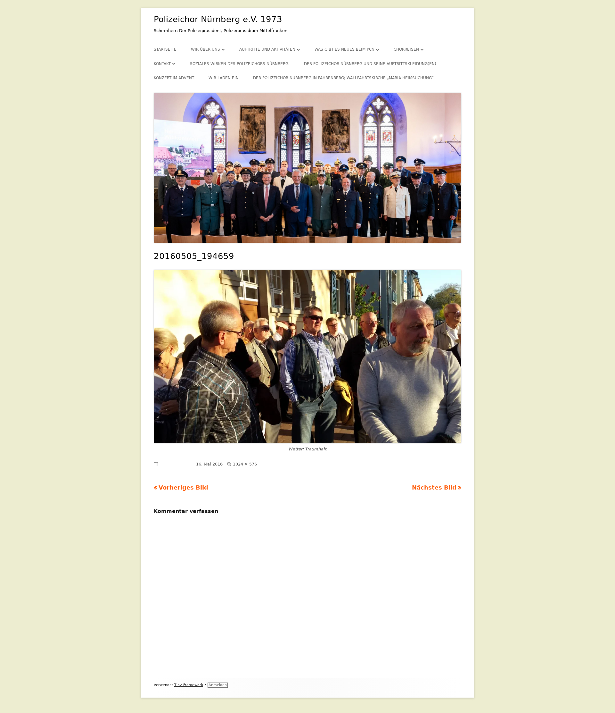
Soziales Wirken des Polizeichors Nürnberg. (240, 64)
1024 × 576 (245, 464)
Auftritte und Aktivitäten (267, 49)
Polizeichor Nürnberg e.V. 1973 (218, 19)
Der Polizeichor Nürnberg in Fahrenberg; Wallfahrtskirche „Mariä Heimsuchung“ (343, 78)
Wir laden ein (224, 78)
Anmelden (218, 685)
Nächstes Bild (434, 487)
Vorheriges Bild (183, 487)
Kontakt (162, 64)
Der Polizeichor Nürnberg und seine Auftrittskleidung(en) (370, 64)
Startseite (165, 49)
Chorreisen (406, 49)
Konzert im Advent (174, 78)
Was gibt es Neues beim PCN (344, 49)
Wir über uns (205, 49)
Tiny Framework (188, 685)
